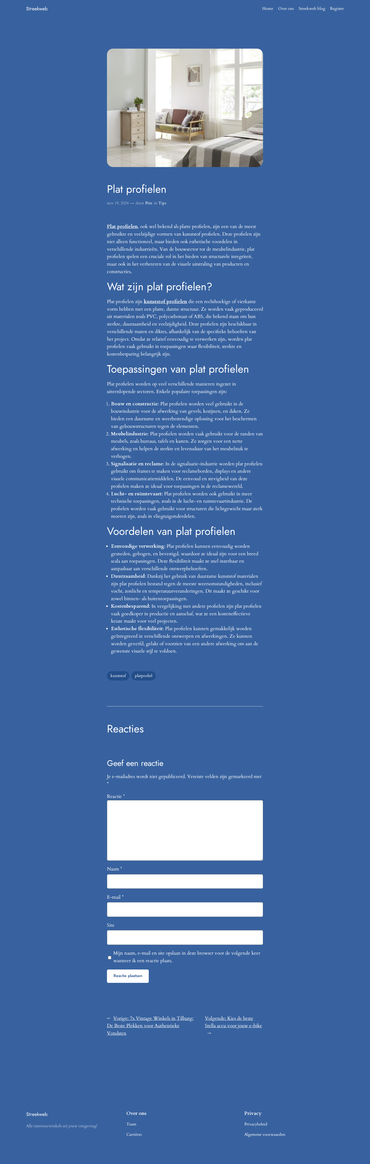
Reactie (116, 796)
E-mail (115, 897)
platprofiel (143, 675)
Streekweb (37, 8)
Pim (148, 203)
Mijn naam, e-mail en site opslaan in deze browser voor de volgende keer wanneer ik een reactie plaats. (186, 957)
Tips (162, 203)
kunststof (118, 675)
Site (111, 925)
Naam (114, 869)
